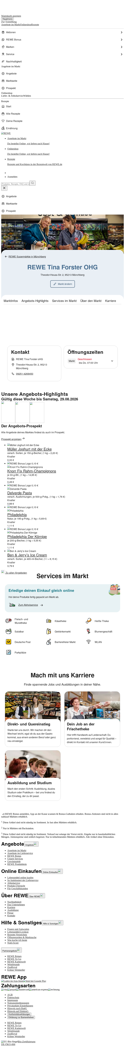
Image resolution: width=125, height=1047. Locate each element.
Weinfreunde (13, 964)
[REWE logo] (6, 133)
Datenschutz (13, 997)
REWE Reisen (14, 956)
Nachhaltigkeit (14, 902)
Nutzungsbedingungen (18, 1003)
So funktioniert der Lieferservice (22, 880)
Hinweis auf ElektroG (18, 1011)
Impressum (12, 1000)
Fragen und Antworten (18, 929)
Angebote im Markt (16, 850)
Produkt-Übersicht (16, 885)
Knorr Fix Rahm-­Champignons (31, 470)
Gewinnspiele (14, 861)
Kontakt (11, 915)
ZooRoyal (12, 967)
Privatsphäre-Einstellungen (20, 1005)
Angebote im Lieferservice (20, 853)
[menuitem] (62, 32)
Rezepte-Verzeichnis (17, 934)
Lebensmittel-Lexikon (18, 932)
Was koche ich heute (17, 940)
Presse (10, 913)
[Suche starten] (32, 183)
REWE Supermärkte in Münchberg (27, 256)
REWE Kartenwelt (16, 961)
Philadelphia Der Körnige (27, 536)
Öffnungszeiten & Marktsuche (21, 937)
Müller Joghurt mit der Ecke (29, 449)
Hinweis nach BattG (17, 1008)
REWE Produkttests (17, 864)
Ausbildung (13, 910)
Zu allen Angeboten (16, 572)
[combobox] (15, 184)
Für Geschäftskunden (17, 888)
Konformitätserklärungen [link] (19, 1014)
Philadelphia (17, 514)
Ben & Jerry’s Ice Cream (27, 554)
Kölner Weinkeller (16, 970)
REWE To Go (14, 959)
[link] (65, 141)
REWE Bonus (14, 856)
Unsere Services (15, 858)
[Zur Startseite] (11, 6)
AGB (10, 994)
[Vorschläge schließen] (4, 188)
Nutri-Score (13, 943)
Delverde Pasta (19, 492)
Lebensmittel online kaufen (20, 877)
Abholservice (13, 883)
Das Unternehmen (16, 904)
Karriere (11, 907)
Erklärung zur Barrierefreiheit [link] (21, 1017)
